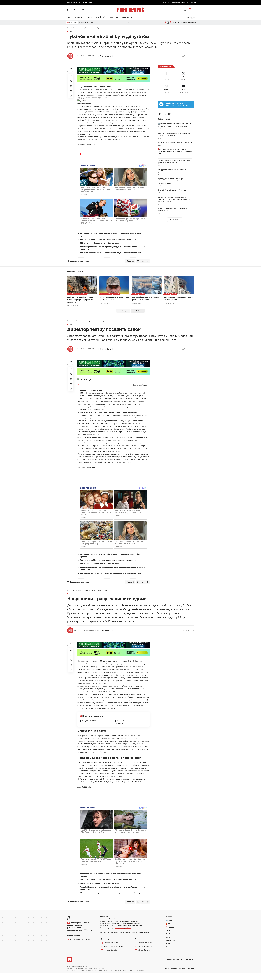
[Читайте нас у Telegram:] (161, 104)
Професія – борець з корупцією (90, 22)
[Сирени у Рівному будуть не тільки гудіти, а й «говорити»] (147, 285)
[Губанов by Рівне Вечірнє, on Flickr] (81, 100)
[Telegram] (83, 9)
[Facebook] (166, 76)
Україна (71, 293)
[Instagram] (166, 89)
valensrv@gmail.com (131, 921)
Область (116, 293)
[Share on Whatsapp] (70, 85)
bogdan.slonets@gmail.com (131, 923)
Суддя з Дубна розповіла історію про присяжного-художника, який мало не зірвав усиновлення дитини (173, 181)
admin (76, 56)
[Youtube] (183, 89)
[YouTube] (75, 9)
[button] (185, 10)
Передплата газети (178, 2)
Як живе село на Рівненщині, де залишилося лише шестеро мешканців (108, 239)
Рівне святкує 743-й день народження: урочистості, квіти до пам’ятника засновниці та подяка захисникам (174, 199)
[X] (71, 9)
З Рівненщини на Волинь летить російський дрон (99, 243)
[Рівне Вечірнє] (69, 959)
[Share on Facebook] (70, 76)
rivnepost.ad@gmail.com (123, 927)
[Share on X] (70, 81)
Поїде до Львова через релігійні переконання (127, 722)
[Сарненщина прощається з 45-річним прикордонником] (114, 285)
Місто (142, 293)
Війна (77, 293)
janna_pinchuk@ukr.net (135, 925)
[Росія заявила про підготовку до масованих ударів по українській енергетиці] (82, 285)
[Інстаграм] (79, 9)
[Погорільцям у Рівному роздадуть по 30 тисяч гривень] (179, 285)
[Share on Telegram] (70, 90)
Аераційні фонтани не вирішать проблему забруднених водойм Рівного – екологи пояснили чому (175, 151)
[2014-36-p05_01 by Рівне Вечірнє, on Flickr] (84, 380)
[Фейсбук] (67, 9)
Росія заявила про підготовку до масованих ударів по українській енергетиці (80, 299)
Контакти (193, 2)
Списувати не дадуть (89, 721)
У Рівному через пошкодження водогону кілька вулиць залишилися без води (110, 253)
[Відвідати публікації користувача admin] (70, 56)
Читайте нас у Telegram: (174, 103)
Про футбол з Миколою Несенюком (183, 22)
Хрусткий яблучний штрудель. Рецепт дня (172, 190)
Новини (71, 31)
